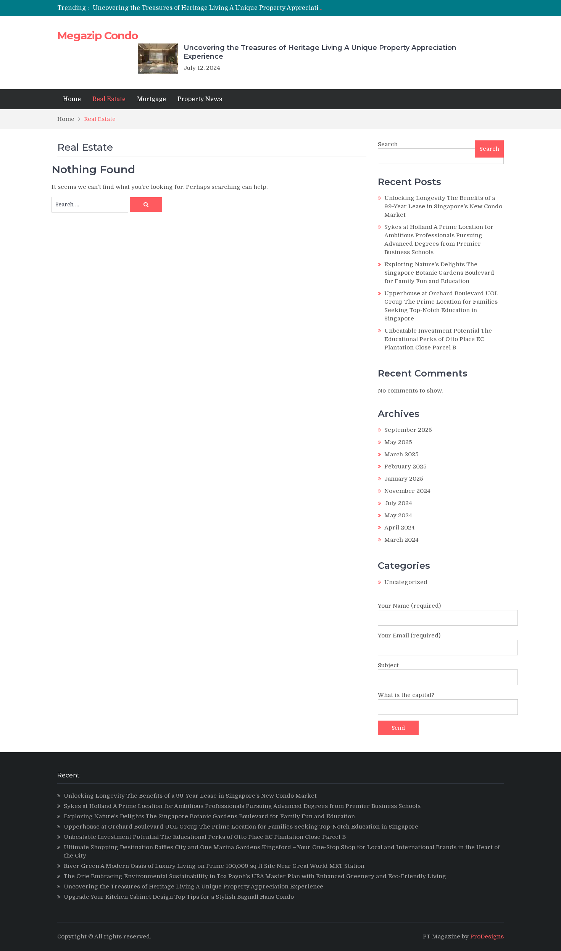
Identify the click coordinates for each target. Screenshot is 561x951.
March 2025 (401, 454)
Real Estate (109, 99)
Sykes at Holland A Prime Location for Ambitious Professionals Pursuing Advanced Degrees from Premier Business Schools (242, 806)
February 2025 (405, 466)
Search (388, 144)
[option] (209, 8)
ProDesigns (487, 936)
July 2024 (398, 503)
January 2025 (403, 478)
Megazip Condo (97, 35)
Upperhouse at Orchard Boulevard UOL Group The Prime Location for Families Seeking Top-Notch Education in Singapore (241, 826)
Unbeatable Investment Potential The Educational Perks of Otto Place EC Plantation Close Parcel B (438, 339)
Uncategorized (405, 582)
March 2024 (401, 539)
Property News (199, 99)
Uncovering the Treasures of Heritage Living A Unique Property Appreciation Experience (227, 8)
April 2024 (399, 527)
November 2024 (407, 491)
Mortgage (151, 99)
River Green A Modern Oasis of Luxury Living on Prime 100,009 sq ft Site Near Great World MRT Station (214, 865)
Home (72, 99)
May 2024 (398, 515)
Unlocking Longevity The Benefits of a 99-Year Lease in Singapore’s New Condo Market (443, 206)
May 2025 (398, 442)
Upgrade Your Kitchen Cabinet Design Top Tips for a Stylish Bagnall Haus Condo (179, 896)
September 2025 (408, 429)
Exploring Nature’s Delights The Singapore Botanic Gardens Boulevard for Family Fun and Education (439, 273)
